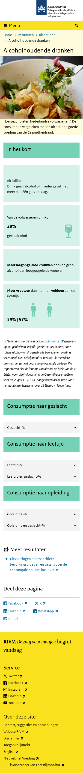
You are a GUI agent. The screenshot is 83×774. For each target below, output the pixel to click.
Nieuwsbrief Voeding (31, 758)
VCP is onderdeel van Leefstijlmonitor (41, 764)
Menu (14, 25)
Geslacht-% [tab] (16, 427)
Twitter (25, 676)
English (21, 751)
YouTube (27, 702)
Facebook (28, 682)
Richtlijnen (47, 35)
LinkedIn (27, 696)
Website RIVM (26, 731)
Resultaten (26, 35)
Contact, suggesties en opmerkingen (30, 725)
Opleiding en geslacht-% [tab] (26, 525)
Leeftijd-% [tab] (15, 465)
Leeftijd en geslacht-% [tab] (24, 476)
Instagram (28, 689)
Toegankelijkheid (16, 745)
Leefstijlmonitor (51, 341)
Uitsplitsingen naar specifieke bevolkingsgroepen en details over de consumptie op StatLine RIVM (44, 564)
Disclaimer (23, 738)
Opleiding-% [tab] (17, 514)
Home (8, 35)
